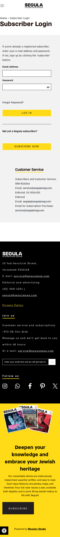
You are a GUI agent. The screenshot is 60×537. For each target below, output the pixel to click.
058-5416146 (22, 183)
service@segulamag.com (37, 188)
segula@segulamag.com (37, 201)
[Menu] (2, 5)
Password (7, 80)
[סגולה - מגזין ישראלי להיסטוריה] (34, 5)
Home (3, 18)
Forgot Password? (13, 102)
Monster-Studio (37, 529)
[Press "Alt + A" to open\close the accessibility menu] (4, 530)
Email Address (10, 66)
